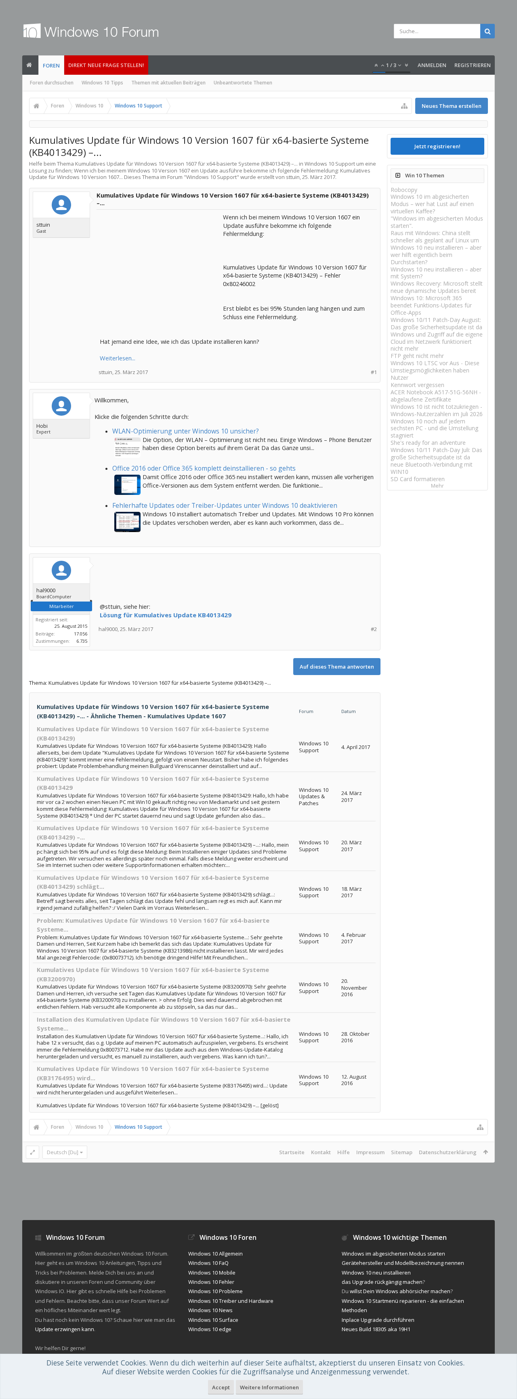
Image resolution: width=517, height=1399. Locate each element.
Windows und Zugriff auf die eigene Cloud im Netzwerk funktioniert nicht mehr (437, 341)
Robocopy (404, 190)
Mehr (437, 485)
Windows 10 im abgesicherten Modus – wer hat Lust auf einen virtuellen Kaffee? (432, 204)
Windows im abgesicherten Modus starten (393, 1253)
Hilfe (343, 1152)
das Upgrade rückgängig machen (382, 1281)
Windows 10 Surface (213, 1319)
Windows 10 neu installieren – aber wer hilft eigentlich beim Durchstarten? (436, 255)
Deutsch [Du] (62, 1152)
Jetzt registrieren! (437, 146)
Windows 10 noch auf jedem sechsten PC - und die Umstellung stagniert (434, 428)
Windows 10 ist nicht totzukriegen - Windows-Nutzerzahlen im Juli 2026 (437, 410)
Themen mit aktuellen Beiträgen (168, 82)
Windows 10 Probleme (215, 1291)
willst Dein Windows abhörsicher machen (400, 1291)
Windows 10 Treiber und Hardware (230, 1300)
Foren (51, 65)
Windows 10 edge (209, 1329)
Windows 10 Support (211, 177)
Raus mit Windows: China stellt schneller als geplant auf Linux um (435, 236)
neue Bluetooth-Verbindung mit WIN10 (432, 468)
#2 (374, 629)
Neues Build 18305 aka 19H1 (376, 1329)
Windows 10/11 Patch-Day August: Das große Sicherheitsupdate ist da (436, 323)
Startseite (292, 1152)
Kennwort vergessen (417, 385)
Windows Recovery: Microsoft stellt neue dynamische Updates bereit (437, 287)
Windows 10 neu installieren (376, 1272)
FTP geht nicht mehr (417, 356)
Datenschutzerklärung (448, 1152)
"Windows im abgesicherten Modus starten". (437, 222)
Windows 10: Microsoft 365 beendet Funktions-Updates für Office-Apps (431, 305)
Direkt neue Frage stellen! (106, 65)
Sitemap (401, 1152)
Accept (221, 1387)
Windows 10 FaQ (208, 1262)
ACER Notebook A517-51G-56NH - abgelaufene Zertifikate (436, 395)
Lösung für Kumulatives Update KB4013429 (165, 615)
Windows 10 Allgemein (215, 1253)
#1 (374, 372)
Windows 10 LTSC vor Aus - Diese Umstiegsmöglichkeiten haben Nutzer (435, 370)
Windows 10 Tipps (102, 82)
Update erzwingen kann (64, 1329)
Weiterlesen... (117, 358)
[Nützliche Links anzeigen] (404, 106)
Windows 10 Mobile (211, 1272)
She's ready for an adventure (428, 442)
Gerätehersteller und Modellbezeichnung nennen (403, 1262)
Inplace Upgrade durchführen (378, 1319)
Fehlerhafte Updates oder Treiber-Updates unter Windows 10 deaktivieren (224, 505)
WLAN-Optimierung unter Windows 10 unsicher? (185, 431)
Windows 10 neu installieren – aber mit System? (436, 272)
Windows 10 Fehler (211, 1281)
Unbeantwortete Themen (243, 82)
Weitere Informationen (269, 1387)
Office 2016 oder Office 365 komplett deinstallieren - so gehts (204, 468)
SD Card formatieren (418, 479)
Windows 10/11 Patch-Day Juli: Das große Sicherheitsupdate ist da (436, 453)
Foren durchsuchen (52, 82)
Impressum (370, 1152)
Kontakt (321, 1152)
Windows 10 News (210, 1310)
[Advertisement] (160, 263)
